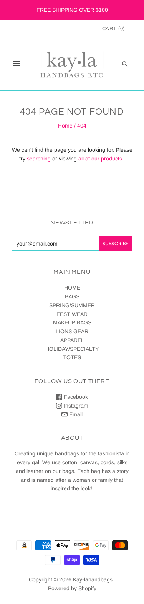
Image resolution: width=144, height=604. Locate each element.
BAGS (72, 296)
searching (39, 159)
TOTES (72, 357)
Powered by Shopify (72, 588)
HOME (72, 288)
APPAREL (72, 340)
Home (65, 126)
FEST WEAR (72, 314)
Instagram (75, 406)
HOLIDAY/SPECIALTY (72, 349)
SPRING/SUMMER (72, 305)
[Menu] (16, 63)
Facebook (75, 397)
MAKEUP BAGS (72, 322)
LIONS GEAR (72, 331)
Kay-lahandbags (93, 579)
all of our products (100, 159)
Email (75, 414)
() (113, 28)
